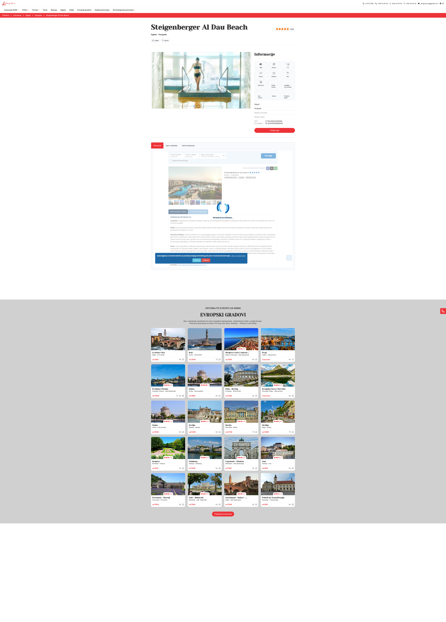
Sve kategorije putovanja (123, 10)
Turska (35, 10)
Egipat (63, 10)
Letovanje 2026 (10, 10)
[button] (180, 106)
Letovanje (17, 15)
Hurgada (38, 15)
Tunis (45, 10)
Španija (54, 10)
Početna (5, 15)
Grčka (24, 10)
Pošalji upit (274, 130)
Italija (71, 10)
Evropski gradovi (84, 10)
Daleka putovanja (102, 10)
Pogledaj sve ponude (223, 514)
